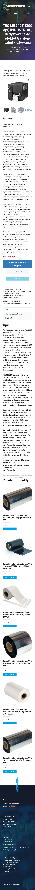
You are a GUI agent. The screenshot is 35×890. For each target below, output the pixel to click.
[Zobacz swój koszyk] (9, 13)
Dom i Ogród (12, 47)
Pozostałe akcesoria (9, 293)
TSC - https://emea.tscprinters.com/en (18, 303)
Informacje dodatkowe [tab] (13, 314)
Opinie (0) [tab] (8, 318)
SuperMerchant (7, 297)
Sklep (22, 51)
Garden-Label (18, 295)
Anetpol (11, 295)
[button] (16, 13)
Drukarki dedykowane (24, 291)
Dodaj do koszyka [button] (9, 529)
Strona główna (8, 71)
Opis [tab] (6, 310)
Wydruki (15, 297)
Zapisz (17, 278)
